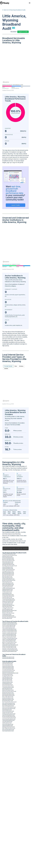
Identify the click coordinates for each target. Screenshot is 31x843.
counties (23, 532)
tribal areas (8, 534)
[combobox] (15, 548)
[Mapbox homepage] (6, 82)
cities (19, 532)
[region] (15, 64)
